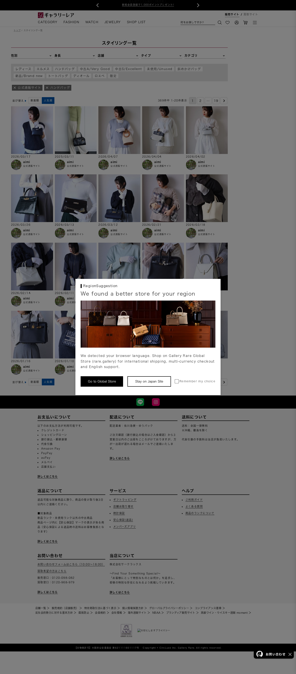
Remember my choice (197, 381)
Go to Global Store (102, 381)
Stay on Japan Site (149, 381)
